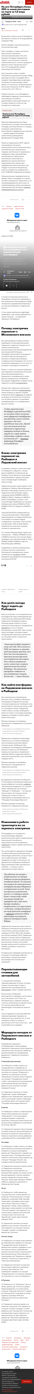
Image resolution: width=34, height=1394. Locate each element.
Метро (17, 1345)
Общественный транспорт (10, 1342)
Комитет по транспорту (10, 1347)
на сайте (16, 554)
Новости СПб (19, 209)
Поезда (16, 1340)
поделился (10, 913)
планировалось (25, 390)
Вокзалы (23, 1342)
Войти (29, 2)
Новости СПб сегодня (19, 1349)
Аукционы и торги (7, 209)
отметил (24, 438)
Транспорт (27, 1338)
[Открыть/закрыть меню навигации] (19, 2)
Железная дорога (7, 1340)
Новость (9, 206)
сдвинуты (19, 395)
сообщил (27, 784)
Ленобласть (23, 1347)
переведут (5, 628)
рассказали (5, 990)
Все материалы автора (9, 30)
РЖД (21, 1340)
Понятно (26, 1381)
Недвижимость (18, 206)
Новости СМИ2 (7, 236)
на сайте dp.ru (21, 383)
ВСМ (27, 1340)
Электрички (17, 1338)
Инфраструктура (7, 1345)
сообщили (5, 845)
